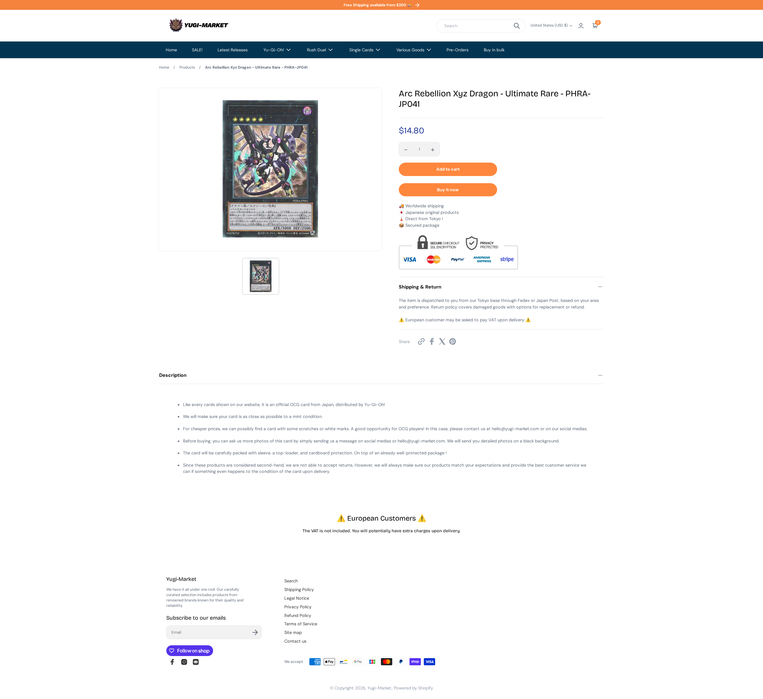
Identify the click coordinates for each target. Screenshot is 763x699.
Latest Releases (233, 50)
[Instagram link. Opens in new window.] (184, 662)
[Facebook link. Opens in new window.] (172, 662)
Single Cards (361, 50)
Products (187, 67)
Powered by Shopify (413, 688)
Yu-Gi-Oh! (273, 50)
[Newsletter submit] (255, 632)
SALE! (197, 50)
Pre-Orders (457, 50)
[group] (260, 276)
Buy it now (448, 189)
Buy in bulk (494, 50)
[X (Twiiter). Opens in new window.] (442, 341)
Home (171, 50)
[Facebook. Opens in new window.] (431, 341)
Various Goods (410, 50)
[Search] (517, 26)
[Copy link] (421, 341)
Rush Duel (316, 50)
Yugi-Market (379, 688)
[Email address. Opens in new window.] (196, 662)
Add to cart (448, 169)
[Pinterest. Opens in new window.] (452, 341)
